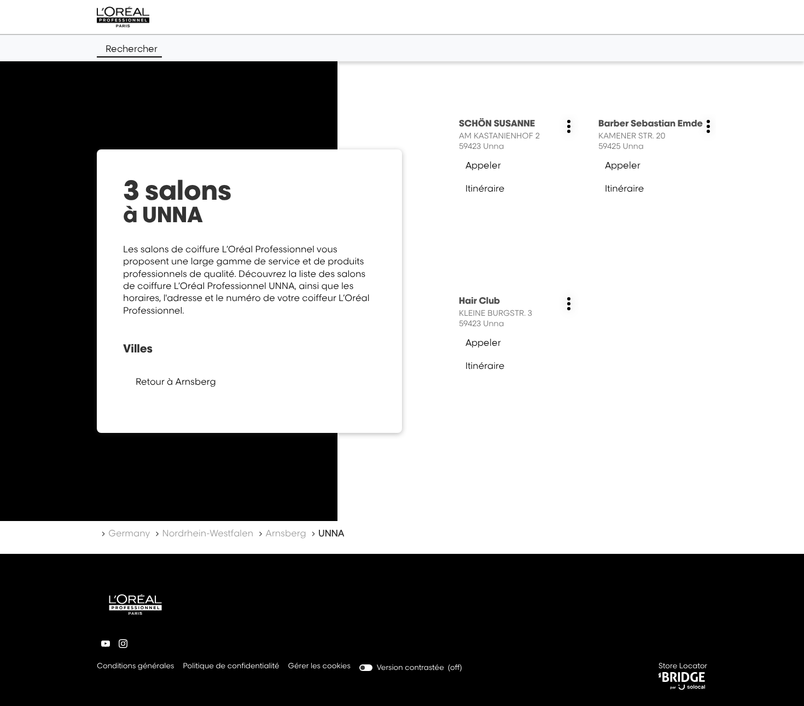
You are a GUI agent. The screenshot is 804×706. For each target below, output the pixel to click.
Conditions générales (135, 667)
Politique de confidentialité (231, 667)
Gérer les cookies (319, 666)
